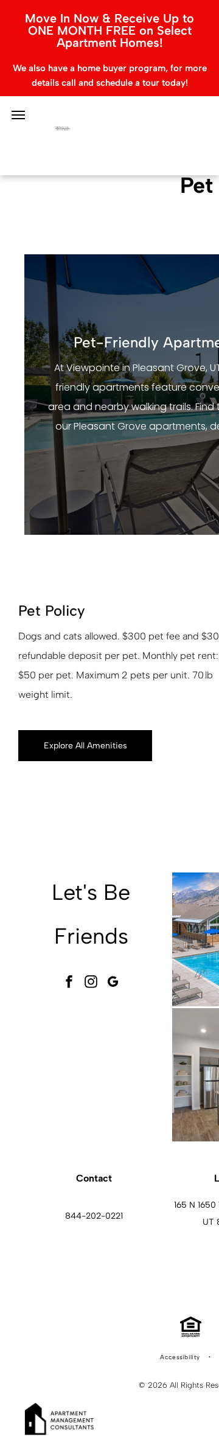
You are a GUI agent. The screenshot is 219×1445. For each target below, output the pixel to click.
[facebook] (69, 983)
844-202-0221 (94, 1216)
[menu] (18, 115)
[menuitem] (180, 1357)
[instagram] (91, 983)
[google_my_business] (113, 983)
